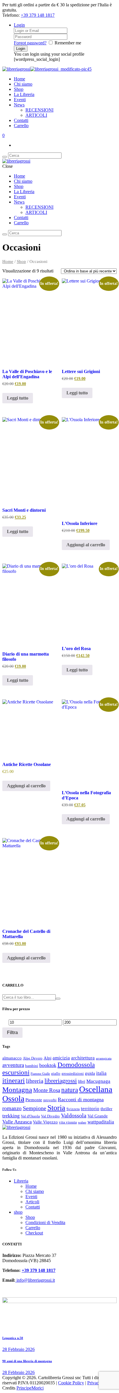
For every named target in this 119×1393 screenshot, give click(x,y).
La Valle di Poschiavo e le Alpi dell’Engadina (27, 374)
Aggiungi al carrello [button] (85, 544)
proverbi (50, 1100)
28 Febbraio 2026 (18, 1349)
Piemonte (33, 1100)
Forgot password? (30, 42)
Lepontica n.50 (12, 1338)
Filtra (12, 1032)
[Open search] (4, 157)
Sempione (34, 1108)
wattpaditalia (101, 1122)
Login (19, 24)
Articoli (32, 1201)
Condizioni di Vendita (45, 1222)
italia (101, 1073)
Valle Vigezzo (45, 1122)
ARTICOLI (36, 115)
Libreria (21, 1181)
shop (18, 1212)
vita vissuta (68, 1122)
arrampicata (103, 1058)
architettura (83, 1058)
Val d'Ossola (30, 1116)
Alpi (47, 1058)
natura (69, 1089)
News (19, 104)
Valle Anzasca (17, 1122)
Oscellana (95, 1089)
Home (19, 78)
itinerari (13, 1080)
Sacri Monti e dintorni (24, 510)
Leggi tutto (17, 398)
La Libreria (24, 94)
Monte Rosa (46, 1090)
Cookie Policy (71, 1382)
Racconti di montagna (81, 1099)
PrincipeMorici (30, 1388)
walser (82, 1122)
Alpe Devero (32, 1058)
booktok (47, 1065)
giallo (55, 1073)
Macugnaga (98, 1081)
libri (81, 1081)
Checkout (34, 1232)
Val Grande (98, 1116)
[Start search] (4, 234)
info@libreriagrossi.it (35, 1280)
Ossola (13, 1098)
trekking (11, 1116)
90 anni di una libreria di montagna (27, 1361)
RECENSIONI (39, 110)
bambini (31, 1065)
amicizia (61, 1058)
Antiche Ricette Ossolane (26, 764)
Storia (56, 1107)
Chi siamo (23, 84)
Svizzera (73, 1109)
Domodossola (76, 1064)
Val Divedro (50, 1116)
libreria (34, 1081)
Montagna (17, 1089)
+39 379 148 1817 (38, 15)
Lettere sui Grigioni (81, 371)
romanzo (12, 1108)
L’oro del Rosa (76, 648)
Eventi (20, 99)
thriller (106, 1108)
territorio (90, 1108)
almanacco (12, 1058)
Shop (18, 89)
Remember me (68, 42)
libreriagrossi (60, 1080)
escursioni (15, 1072)
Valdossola (73, 1115)
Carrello (21, 125)
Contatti (21, 120)
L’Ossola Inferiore (79, 523)
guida (90, 1073)
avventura (13, 1065)
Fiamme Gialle (40, 1073)
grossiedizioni (73, 1073)
